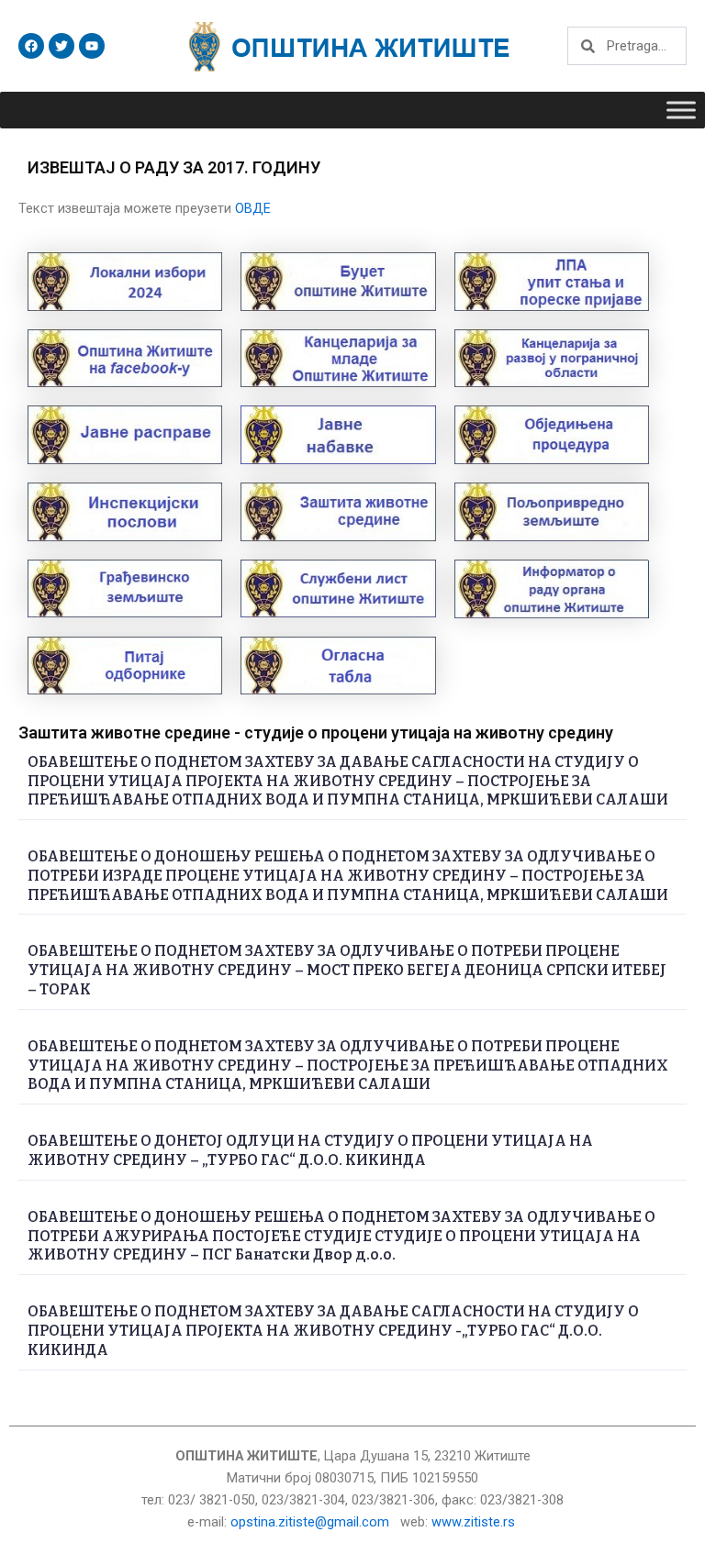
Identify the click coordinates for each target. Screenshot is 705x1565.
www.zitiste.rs (475, 1522)
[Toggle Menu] (681, 109)
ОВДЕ (253, 208)
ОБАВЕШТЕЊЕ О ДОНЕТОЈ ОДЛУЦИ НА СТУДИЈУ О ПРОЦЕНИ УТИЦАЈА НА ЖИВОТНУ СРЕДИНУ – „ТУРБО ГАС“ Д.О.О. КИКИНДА (310, 1150)
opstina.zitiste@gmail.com (309, 1522)
